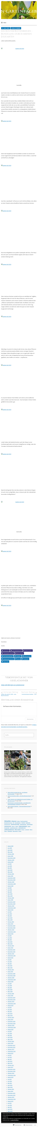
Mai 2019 (10, 1011)
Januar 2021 (10, 971)
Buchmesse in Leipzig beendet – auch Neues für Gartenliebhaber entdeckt (19, 803)
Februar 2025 (11, 874)
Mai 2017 (10, 1059)
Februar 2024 (11, 897)
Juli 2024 (9, 888)
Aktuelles (6, 650)
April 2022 (10, 941)
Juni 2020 (10, 985)
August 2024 (10, 886)
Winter (19, 831)
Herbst (16, 826)
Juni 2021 (10, 961)
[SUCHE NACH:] (19, 735)
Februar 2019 (11, 1017)
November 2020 (11, 975)
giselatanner (16, 28)
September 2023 (12, 907)
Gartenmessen (7, 824)
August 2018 (10, 1029)
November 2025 (11, 858)
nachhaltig (27, 829)
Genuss (13, 826)
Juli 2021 (9, 959)
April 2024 (10, 893)
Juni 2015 (10, 1105)
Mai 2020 (10, 987)
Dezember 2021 (11, 949)
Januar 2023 (10, 923)
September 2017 (12, 1051)
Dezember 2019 (11, 997)
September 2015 (12, 1099)
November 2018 (11, 1023)
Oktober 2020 (11, 977)
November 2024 (11, 879)
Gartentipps (30, 824)
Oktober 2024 (11, 882)
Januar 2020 (10, 995)
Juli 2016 (9, 1079)
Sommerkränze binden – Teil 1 (29, 693)
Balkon (18, 821)
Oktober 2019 (11, 1001)
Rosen (18, 659)
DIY (13, 822)
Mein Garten (20, 653)
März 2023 (10, 919)
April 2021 (10, 965)
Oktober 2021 (11, 953)
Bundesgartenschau (8, 822)
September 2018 (12, 1027)
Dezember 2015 (11, 1093)
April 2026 (10, 850)
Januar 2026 (10, 856)
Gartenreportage (16, 650)
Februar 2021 (11, 969)
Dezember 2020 (11, 973)
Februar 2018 (11, 1041)
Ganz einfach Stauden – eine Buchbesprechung (19, 806)
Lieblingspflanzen (8, 653)
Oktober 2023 (11, 905)
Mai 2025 (10, 868)
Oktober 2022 (11, 929)
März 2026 (10, 852)
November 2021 (11, 951)
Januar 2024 (10, 899)
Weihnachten (15, 831)
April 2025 (10, 870)
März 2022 (10, 943)
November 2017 (11, 1047)
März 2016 (10, 1087)
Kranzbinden (6, 827)
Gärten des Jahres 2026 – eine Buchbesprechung (19, 796)
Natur (31, 829)
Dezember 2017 (11, 1045)
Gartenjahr (28, 822)
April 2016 (10, 1085)
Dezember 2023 (11, 901)
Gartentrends (7, 826)
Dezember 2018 (11, 1021)
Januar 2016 (10, 1091)
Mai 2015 (10, 1107)
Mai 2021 (10, 963)
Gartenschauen (23, 824)
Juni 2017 (10, 1057)
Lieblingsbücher (22, 827)
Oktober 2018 (11, 1025)
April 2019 (10, 1013)
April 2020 (10, 989)
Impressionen (28, 650)
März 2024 (10, 896)
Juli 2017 (9, 1055)
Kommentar (30, 719)
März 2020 (10, 991)
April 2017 (10, 1061)
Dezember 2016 (11, 1069)
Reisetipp (10, 831)
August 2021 (10, 957)
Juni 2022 (10, 937)
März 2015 (10, 1111)
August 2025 (10, 862)
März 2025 (10, 872)
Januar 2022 (10, 947)
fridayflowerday (18, 822)
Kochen (29, 826)
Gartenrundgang (8, 656)
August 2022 (10, 933)
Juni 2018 (10, 1033)
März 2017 (10, 1063)
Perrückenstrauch (8, 659)
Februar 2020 (11, 993)
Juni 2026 (10, 848)
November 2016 (11, 1071)
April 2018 (10, 1037)
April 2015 (10, 1109)
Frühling (23, 822)
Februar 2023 (11, 921)
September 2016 (12, 1075)
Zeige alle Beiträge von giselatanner (12, 685)
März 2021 (10, 967)
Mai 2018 (10, 1035)
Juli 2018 (9, 1031)
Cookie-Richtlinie (14, 1120)
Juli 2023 (9, 911)
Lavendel (18, 656)
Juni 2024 (10, 889)
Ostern (5, 831)
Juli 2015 (9, 1103)
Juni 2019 (10, 1009)
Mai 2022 (10, 939)
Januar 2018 (10, 1043)
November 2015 (11, 1095)
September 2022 (12, 931)
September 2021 (12, 955)
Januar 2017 (10, 1067)
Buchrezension (24, 821)
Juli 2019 (9, 1007)
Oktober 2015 (11, 1097)
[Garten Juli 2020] (19, 66)
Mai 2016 (10, 1083)
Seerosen (26, 659)
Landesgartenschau (14, 827)
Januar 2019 (10, 1019)
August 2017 (10, 1053)
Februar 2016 (11, 1089)
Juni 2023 (10, 913)
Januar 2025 (10, 876)
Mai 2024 (10, 892)
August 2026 (10, 846)
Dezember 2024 (11, 878)
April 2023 (10, 917)
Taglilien (6, 661)
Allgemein (14, 821)
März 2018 (10, 1039)
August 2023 (10, 909)
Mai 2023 (10, 915)
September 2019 (12, 1003)
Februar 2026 (11, 854)
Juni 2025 (10, 866)
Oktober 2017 (11, 1049)
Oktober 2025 (11, 860)
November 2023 (11, 903)
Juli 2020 (9, 983)
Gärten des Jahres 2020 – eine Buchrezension (9, 693)
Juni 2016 (10, 1081)
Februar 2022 (11, 945)
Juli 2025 (9, 864)
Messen (22, 829)
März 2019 (10, 1015)
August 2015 (10, 1101)
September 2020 (12, 979)
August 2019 (10, 1005)
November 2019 (11, 999)
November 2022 (11, 927)
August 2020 (10, 981)
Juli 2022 (9, 935)
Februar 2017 (11, 1065)
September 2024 (12, 884)
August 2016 (10, 1077)
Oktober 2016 (11, 1073)
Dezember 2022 (11, 925)
